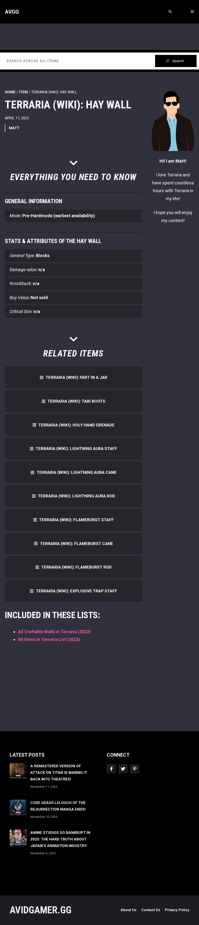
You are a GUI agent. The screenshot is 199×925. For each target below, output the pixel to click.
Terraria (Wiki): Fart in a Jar (76, 377)
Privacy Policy (177, 910)
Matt (14, 128)
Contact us (150, 910)
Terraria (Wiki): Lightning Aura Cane (76, 472)
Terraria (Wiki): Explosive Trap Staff (76, 590)
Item (23, 92)
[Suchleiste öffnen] (170, 12)
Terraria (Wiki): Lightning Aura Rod (76, 495)
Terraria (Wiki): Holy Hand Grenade (76, 425)
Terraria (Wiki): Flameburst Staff (76, 519)
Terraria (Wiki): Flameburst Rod (76, 567)
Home (10, 92)
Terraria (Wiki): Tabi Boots (76, 401)
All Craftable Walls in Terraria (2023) (54, 631)
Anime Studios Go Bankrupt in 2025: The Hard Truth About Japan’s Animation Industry (60, 839)
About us (128, 910)
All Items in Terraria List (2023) (49, 639)
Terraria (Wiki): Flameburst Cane (76, 543)
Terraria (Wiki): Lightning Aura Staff (76, 448)
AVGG (12, 12)
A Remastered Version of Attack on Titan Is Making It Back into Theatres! (58, 772)
